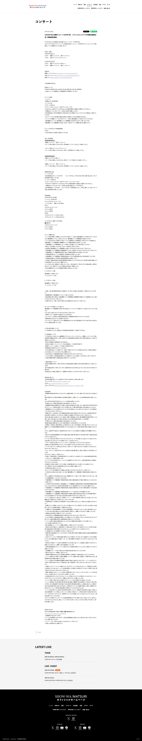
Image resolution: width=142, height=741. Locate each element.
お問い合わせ (107, 8)
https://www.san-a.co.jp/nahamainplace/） (66, 73)
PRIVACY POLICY (6, 739)
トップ (75, 4)
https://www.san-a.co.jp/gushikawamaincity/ (67, 75)
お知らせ (80, 4)
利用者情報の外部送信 (21, 739)
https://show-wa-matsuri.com (62, 381)
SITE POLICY (13, 739)
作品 (100, 4)
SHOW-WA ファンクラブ (84, 8)
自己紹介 (95, 4)
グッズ (108, 4)
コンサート (89, 4)
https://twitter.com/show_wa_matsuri (58, 383)
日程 (84, 4)
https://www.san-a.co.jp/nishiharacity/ (61, 77)
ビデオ (104, 4)
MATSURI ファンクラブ (96, 8)
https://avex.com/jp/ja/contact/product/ (55, 613)
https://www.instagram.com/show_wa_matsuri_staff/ (68, 385)
